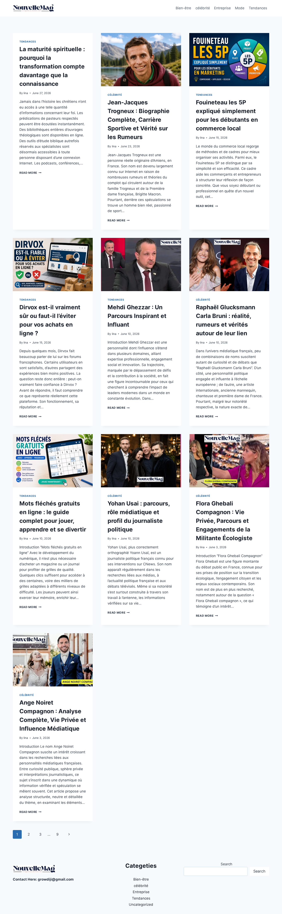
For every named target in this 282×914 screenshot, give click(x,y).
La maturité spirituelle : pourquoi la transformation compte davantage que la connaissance (52, 66)
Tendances (258, 8)
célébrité (203, 8)
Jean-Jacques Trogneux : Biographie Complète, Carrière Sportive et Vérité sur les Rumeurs (138, 120)
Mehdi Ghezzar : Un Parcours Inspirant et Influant (137, 316)
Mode (239, 8)
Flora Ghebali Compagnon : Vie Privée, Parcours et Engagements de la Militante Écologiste (224, 521)
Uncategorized (141, 904)
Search (226, 864)
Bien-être (183, 8)
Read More (30, 172)
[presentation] (141, 59)
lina (26, 93)
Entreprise (222, 8)
